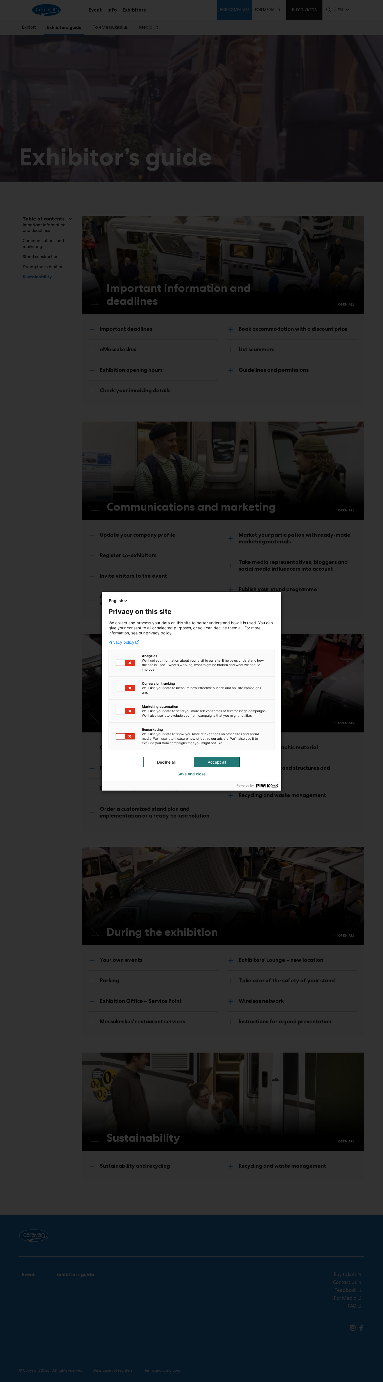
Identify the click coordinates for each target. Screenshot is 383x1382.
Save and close (191, 774)
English (116, 600)
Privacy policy (121, 642)
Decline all (166, 762)
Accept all (217, 762)
